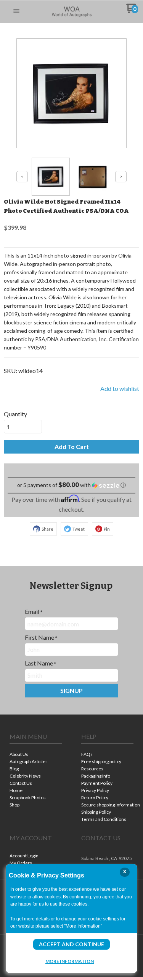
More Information (69, 961)
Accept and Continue (71, 944)
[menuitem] (36, 755)
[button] (16, 11)
